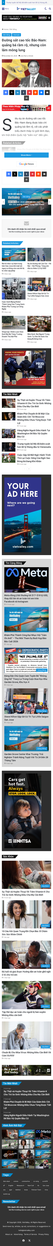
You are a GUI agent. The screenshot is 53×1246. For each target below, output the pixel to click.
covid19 (45, 1181)
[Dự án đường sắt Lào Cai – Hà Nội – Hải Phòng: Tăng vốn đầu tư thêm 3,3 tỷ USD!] (39, 254)
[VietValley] (26, 8)
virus (46, 1190)
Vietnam (16, 35)
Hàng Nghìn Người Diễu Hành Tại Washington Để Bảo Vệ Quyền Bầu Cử (33, 433)
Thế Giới (26, 197)
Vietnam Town (36, 1190)
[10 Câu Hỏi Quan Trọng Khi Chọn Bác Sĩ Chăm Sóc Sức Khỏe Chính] (26, 1144)
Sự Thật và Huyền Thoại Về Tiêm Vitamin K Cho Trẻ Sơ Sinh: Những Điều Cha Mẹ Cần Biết (34, 403)
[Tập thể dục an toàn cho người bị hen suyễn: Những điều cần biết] (43, 1164)
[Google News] (26, 164)
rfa (38, 1185)
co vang (36, 1181)
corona (15, 1181)
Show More (26, 155)
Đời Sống (13, 29)
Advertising (18, 1234)
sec (4, 1190)
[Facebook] (5, 92)
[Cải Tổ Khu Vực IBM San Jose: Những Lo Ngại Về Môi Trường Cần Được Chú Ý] (43, 1154)
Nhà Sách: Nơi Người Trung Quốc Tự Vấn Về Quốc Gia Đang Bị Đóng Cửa (38, 336)
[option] (26, 201)
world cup (6, 1194)
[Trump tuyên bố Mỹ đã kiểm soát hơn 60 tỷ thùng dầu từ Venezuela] (8, 447)
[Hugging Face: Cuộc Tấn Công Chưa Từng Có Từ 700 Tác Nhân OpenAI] (10, 1154)
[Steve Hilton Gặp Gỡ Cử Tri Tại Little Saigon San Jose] (39, 284)
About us (8, 1234)
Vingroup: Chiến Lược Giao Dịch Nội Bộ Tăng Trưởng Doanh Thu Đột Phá (12, 334)
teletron (18, 1190)
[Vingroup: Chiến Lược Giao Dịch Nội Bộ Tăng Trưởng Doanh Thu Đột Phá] (14, 322)
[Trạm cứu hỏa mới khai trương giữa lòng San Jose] (26, 1134)
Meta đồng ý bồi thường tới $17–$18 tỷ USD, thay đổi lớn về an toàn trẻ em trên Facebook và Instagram (26, 598)
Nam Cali (31, 1185)
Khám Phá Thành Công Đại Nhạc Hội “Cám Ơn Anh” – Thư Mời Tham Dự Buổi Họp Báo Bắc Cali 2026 (25, 638)
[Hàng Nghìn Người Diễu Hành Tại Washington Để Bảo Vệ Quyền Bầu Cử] (8, 433)
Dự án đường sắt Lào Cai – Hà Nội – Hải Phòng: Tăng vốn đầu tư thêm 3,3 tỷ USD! (39, 266)
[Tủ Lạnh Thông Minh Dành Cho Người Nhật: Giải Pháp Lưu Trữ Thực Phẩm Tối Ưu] (26, 1164)
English (10, 1185)
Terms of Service (30, 1234)
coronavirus (26, 1181)
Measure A (20, 1185)
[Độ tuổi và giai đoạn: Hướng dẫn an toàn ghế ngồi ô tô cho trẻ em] (26, 1154)
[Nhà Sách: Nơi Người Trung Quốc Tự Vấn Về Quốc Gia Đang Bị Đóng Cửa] (39, 324)
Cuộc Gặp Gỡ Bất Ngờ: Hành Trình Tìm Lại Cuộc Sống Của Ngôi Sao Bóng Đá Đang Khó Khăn (34, 458)
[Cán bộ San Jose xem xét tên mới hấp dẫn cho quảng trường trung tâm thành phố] (43, 1144)
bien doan (6, 1181)
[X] (11, 92)
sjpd (10, 1190)
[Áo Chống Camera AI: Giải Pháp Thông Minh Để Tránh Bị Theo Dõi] (10, 1144)
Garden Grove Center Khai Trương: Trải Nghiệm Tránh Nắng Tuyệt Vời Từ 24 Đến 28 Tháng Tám (26, 757)
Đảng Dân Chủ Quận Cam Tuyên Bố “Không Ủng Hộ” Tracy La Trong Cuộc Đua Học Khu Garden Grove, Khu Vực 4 (25, 679)
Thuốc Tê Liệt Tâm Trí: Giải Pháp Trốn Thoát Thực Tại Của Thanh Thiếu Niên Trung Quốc (26, 204)
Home (5, 29)
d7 (4, 1185)
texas (26, 1190)
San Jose (46, 1185)
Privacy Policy (43, 1234)
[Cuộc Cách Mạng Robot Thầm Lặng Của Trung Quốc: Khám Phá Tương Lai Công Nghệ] (14, 288)
